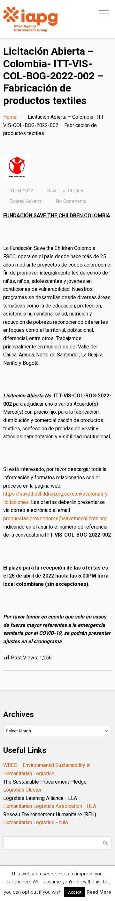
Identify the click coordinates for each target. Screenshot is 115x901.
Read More (99, 892)
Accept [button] (74, 892)
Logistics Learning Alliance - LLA (40, 798)
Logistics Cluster (22, 790)
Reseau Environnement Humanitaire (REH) (49, 814)
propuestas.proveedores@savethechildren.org (55, 518)
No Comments (71, 201)
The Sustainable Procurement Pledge (45, 782)
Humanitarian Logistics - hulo (35, 822)
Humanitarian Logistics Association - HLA (49, 806)
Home (10, 117)
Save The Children (66, 191)
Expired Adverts (26, 201)
